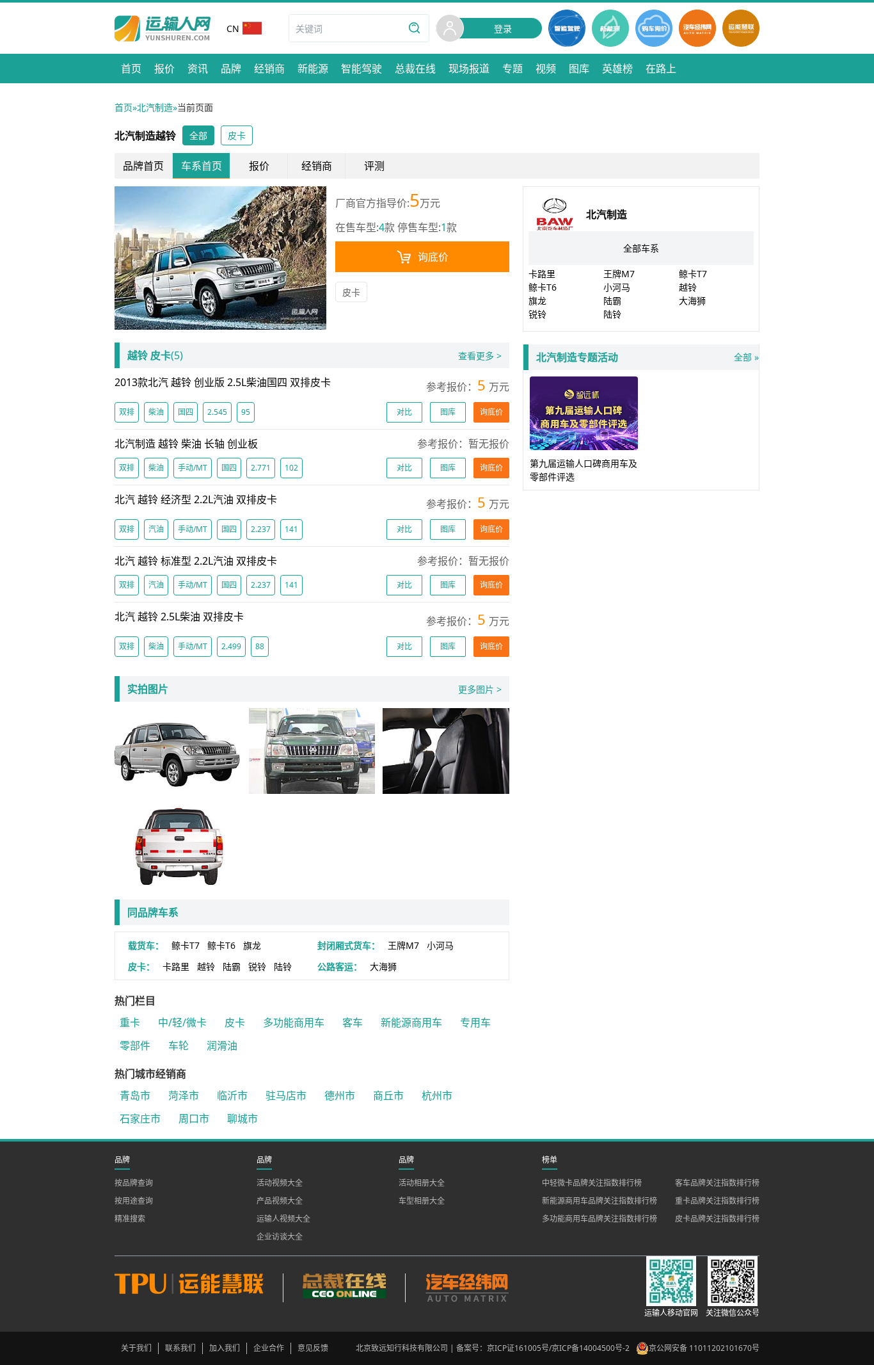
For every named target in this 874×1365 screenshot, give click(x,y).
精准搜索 (130, 1218)
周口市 (194, 1118)
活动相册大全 (422, 1182)
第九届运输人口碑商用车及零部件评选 (583, 470)
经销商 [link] (316, 166)
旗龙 (252, 945)
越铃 (206, 966)
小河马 (440, 945)
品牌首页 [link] (143, 166)
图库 (448, 412)
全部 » (647, 357)
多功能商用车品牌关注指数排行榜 (599, 1218)
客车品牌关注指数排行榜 (717, 1182)
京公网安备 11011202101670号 (704, 1348)
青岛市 (135, 1095)
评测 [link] (374, 166)
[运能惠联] (199, 1287)
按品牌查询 (134, 1182)
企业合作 (268, 1348)
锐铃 (257, 966)
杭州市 (437, 1095)
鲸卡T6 (221, 945)
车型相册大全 (422, 1200)
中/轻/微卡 (182, 1022)
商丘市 (388, 1095)
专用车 (475, 1022)
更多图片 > (480, 689)
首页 (123, 107)
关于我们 (136, 1348)
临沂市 (232, 1095)
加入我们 (224, 1348)
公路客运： (339, 966)
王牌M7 (403, 945)
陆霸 (232, 966)
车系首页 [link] (201, 166)
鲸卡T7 (185, 945)
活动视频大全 (280, 1182)
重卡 (130, 1022)
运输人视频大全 (283, 1218)
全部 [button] (198, 135)
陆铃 (283, 966)
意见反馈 (313, 1348)
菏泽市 (183, 1095)
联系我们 (180, 1348)
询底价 (433, 257)
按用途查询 (134, 1200)
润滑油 (222, 1045)
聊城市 (242, 1118)
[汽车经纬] (466, 1287)
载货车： (146, 945)
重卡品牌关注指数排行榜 (717, 1200)
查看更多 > (480, 356)
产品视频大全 (280, 1200)
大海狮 (383, 966)
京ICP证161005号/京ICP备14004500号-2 (558, 1348)
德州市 (339, 1095)
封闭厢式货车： (348, 945)
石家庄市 (140, 1118)
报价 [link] (259, 166)
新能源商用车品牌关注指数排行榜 (599, 1200)
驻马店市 (286, 1095)
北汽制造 (155, 107)
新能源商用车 (411, 1022)
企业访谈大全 (280, 1236)
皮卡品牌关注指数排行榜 (717, 1218)
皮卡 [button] (237, 135)
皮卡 (351, 292)
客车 (352, 1022)
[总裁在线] (344, 1287)
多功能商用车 (293, 1022)
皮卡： (141, 966)
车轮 (178, 1045)
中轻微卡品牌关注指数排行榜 (592, 1182)
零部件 (135, 1045)
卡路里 (176, 966)
